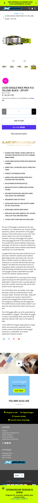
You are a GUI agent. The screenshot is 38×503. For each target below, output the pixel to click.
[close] (3, 488)
